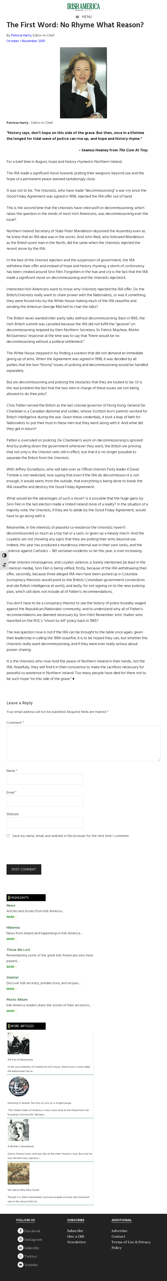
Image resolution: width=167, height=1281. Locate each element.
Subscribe (75, 1231)
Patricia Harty (21, 35)
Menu (87, 17)
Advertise (119, 1231)
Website (13, 814)
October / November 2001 (26, 41)
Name (12, 771)
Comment (15, 723)
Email (12, 793)
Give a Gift (75, 1236)
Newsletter (76, 1242)
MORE (11, 917)
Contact (118, 1236)
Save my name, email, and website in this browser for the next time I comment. (70, 836)
